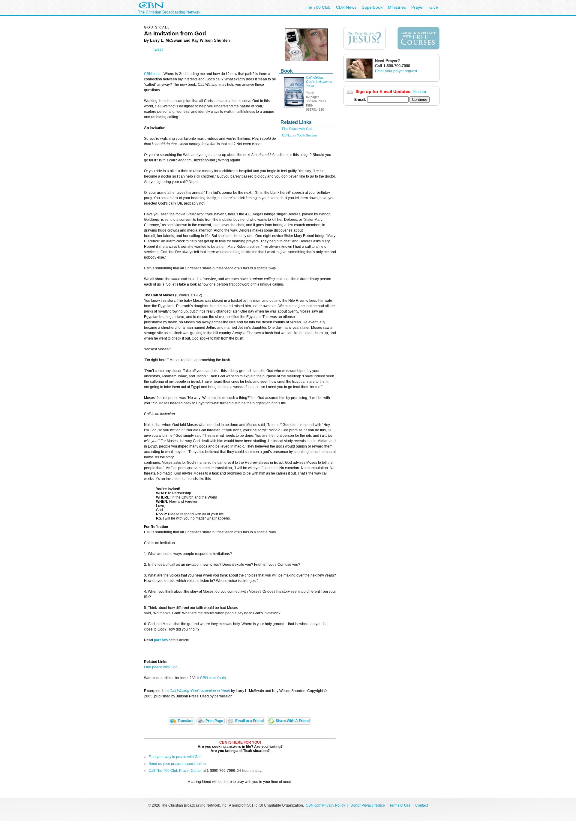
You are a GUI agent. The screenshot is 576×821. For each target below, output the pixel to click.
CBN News (346, 7)
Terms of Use (400, 805)
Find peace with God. (161, 667)
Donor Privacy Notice (367, 805)
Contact (421, 805)
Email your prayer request (396, 71)
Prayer (417, 7)
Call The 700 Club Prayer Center (175, 771)
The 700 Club (318, 7)
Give (433, 7)
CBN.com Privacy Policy (325, 805)
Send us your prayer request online (177, 764)
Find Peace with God (297, 128)
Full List (419, 92)
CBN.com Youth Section (299, 135)
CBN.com (152, 74)
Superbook (372, 7)
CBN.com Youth (213, 678)
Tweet (158, 49)
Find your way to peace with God (175, 757)
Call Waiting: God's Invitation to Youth (319, 82)
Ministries (397, 7)
